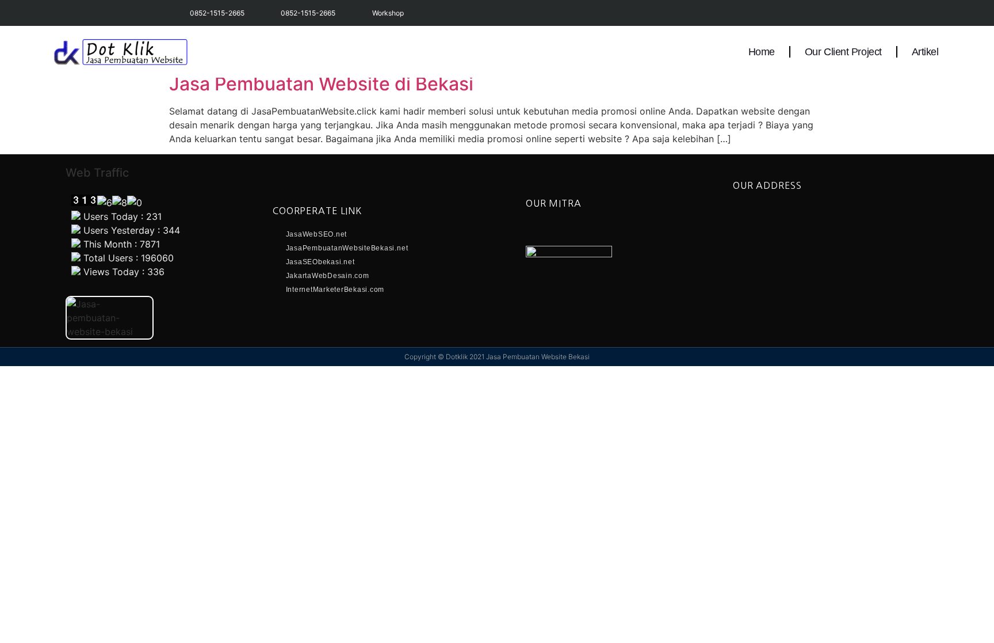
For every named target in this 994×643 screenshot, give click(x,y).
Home (761, 52)
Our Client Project (843, 52)
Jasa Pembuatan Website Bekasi (538, 356)
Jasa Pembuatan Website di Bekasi (321, 84)
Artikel (925, 52)
